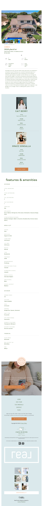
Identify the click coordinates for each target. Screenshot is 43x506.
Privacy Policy (24, 423)
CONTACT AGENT (21, 169)
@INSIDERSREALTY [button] (21, 492)
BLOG (19, 410)
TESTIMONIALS (19, 404)
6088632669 (22, 155)
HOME (19, 399)
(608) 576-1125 (21, 120)
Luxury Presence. (21, 501)
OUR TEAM (19, 402)
